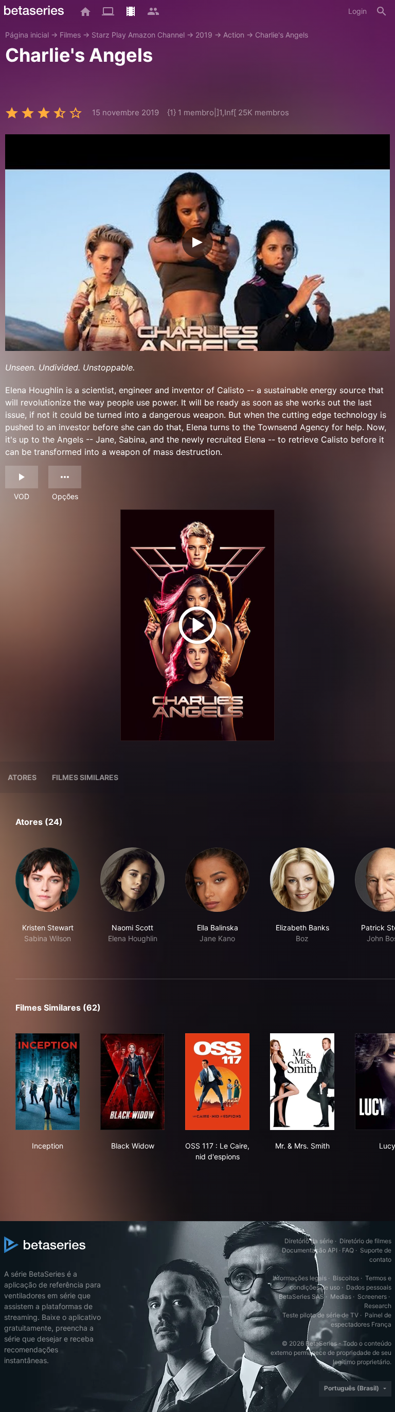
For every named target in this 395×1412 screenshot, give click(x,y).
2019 (203, 34)
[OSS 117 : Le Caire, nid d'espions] (217, 1081)
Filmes (70, 34)
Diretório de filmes (365, 1241)
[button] (47, 901)
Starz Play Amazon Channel (138, 34)
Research (377, 1306)
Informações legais (300, 1278)
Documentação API (309, 1250)
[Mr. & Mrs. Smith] (302, 1081)
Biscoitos (346, 1278)
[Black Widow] (132, 1081)
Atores (22, 777)
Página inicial (27, 34)
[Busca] (381, 11)
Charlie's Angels (281, 34)
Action (233, 34)
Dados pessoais (368, 1287)
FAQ (348, 1250)
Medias (340, 1296)
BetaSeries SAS (301, 1296)
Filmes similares (85, 777)
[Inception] (47, 1081)
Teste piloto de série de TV (320, 1315)
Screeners (372, 1296)
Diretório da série (308, 1241)
